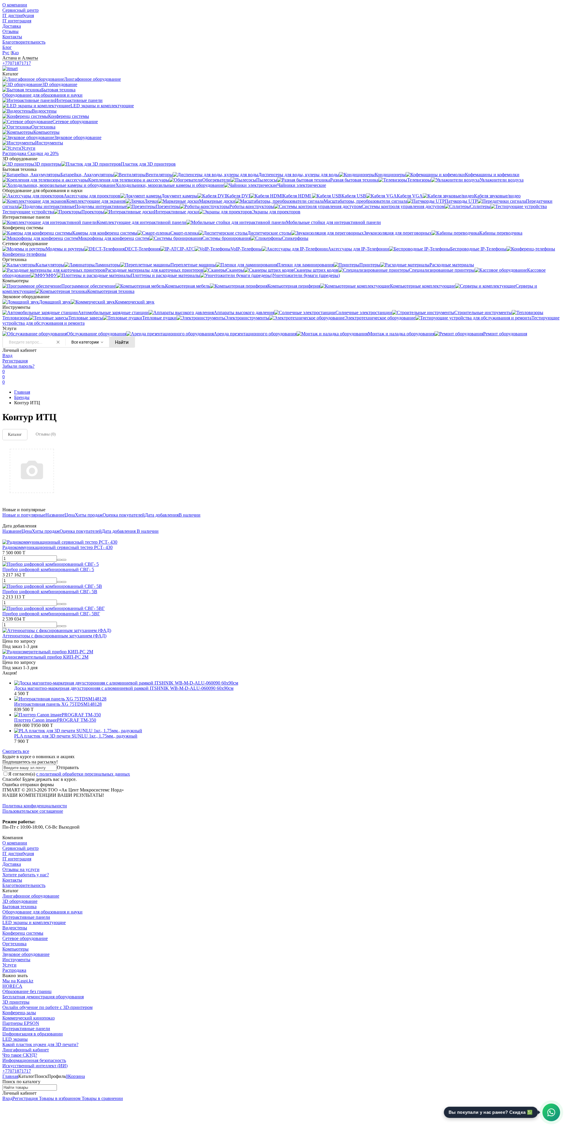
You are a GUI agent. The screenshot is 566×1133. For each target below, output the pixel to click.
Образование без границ (27, 991)
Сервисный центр (20, 10)
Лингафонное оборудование (30, 895)
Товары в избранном (59, 1098)
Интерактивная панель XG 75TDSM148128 (58, 704)
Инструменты (16, 959)
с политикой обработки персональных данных (83, 773)
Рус (5, 52)
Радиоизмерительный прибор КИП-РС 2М (45, 656)
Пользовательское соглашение (32, 811)
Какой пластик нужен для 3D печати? (40, 1044)
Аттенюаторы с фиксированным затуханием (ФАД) (54, 635)
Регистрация (15, 360)
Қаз (15, 52)
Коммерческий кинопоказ (28, 1017)
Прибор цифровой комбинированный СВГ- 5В (49, 591)
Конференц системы (22, 933)
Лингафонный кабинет (25, 1049)
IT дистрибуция (18, 15)
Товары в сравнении (101, 1098)
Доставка (11, 26)
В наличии (189, 514)
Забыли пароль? (18, 366)
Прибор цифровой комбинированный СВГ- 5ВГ (51, 613)
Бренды (21, 397)
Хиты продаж (89, 514)
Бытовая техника (19, 906)
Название (55, 514)
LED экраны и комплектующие (34, 922)
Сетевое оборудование (25, 938)
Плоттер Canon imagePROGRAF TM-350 (55, 720)
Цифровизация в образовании (32, 1033)
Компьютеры (15, 948)
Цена (70, 514)
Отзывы (10, 31)
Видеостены (14, 927)
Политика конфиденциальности (34, 805)
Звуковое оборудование (26, 954)
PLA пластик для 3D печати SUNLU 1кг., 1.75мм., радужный (75, 735)
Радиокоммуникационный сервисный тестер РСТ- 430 (57, 547)
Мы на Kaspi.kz (17, 980)
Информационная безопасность (34, 1060)
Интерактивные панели (26, 917)
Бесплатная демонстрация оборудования (43, 996)
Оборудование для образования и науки (42, 911)
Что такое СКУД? (19, 1055)
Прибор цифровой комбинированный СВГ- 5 (48, 569)
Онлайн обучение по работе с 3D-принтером (47, 1007)
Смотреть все (15, 751)
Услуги (9, 964)
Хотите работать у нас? (25, 874)
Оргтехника (14, 943)
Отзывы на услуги (21, 869)
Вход (7, 355)
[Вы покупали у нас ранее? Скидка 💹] (551, 1112)
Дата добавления (162, 514)
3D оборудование (19, 901)
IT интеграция (16, 20)
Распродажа (14, 970)
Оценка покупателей (124, 514)
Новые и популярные (23, 514)
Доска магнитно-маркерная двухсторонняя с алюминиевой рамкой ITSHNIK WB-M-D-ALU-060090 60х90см (123, 688)
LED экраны (15, 1039)
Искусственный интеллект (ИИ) (35, 1065)
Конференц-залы (19, 1012)
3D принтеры (15, 1002)
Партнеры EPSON (20, 1023)
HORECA (12, 986)
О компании (14, 4)
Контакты (12, 36)
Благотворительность (23, 41)
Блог (7, 47)
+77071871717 (16, 63)
